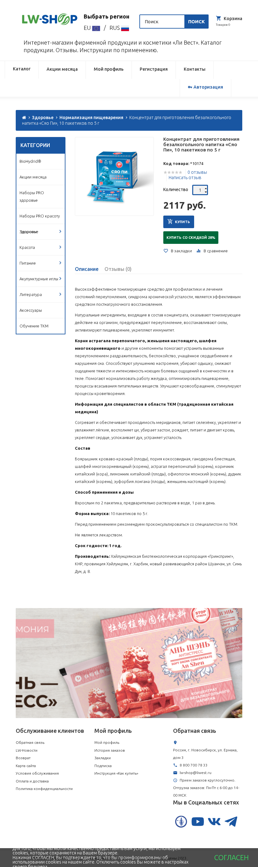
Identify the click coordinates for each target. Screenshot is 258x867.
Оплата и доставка (32, 781)
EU (88, 28)
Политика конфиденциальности (44, 789)
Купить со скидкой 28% (190, 237)
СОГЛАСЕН (231, 857)
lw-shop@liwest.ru (195, 773)
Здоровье (42, 117)
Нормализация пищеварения (91, 117)
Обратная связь (30, 742)
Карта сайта (26, 766)
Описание (86, 269)
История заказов (109, 750)
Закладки (102, 758)
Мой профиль (109, 69)
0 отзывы (197, 172)
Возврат (23, 758)
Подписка (103, 766)
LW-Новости (26, 750)
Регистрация (154, 69)
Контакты (194, 69)
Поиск (196, 21)
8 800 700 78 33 (194, 765)
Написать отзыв (185, 177)
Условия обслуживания (37, 773)
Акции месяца (62, 69)
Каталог (22, 68)
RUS (115, 28)
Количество (175, 189)
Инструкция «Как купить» (116, 773)
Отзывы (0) (118, 269)
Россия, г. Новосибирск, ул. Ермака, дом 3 (205, 754)
